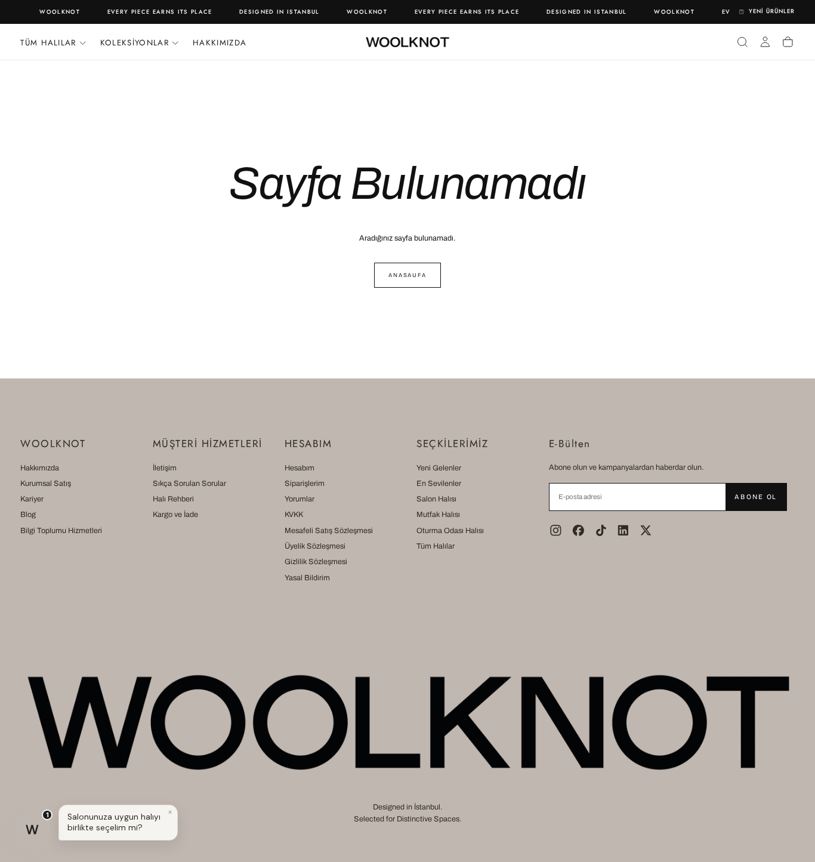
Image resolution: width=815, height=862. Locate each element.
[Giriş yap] (765, 42)
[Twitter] (646, 530)
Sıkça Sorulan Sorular (189, 483)
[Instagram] (556, 530)
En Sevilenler (438, 483)
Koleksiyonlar (134, 42)
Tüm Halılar (435, 546)
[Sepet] (788, 42)
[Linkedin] (623, 530)
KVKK (294, 514)
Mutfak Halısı (438, 514)
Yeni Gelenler (438, 468)
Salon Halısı (436, 499)
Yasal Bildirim (307, 578)
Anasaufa (407, 275)
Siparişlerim (305, 483)
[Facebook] (578, 530)
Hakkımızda (219, 42)
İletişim (165, 468)
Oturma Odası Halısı (450, 531)
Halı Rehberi (173, 499)
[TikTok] (601, 530)
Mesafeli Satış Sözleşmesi (329, 531)
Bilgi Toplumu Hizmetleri (61, 531)
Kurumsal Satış (45, 483)
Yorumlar (299, 499)
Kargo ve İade (175, 514)
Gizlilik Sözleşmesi (316, 562)
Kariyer (32, 499)
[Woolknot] (407, 722)
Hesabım (299, 468)
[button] (742, 42)
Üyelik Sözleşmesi (315, 546)
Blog (28, 514)
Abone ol (755, 496)
